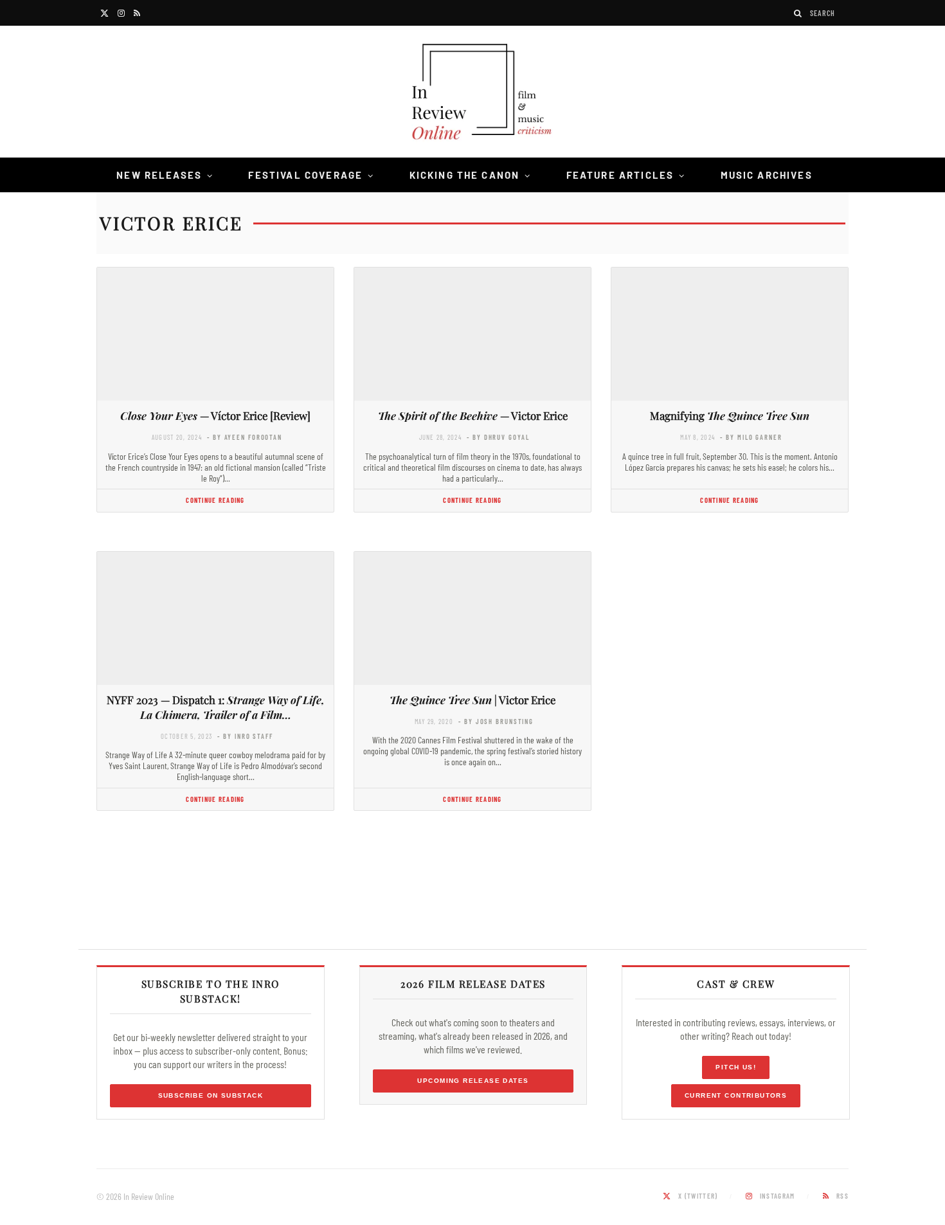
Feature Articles (620, 175)
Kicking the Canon (465, 175)
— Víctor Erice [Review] (215, 415)
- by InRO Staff (245, 736)
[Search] (798, 13)
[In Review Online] (472, 93)
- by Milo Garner (751, 437)
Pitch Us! (736, 1067)
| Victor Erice (472, 700)
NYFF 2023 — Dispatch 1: (216, 707)
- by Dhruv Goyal (498, 437)
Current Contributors (736, 1095)
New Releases (159, 175)
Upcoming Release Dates (472, 1080)
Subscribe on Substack (211, 1095)
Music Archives (767, 175)
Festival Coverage (305, 175)
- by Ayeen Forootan (244, 437)
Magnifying (729, 415)
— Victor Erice (473, 415)
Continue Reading (215, 500)
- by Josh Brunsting (496, 721)
